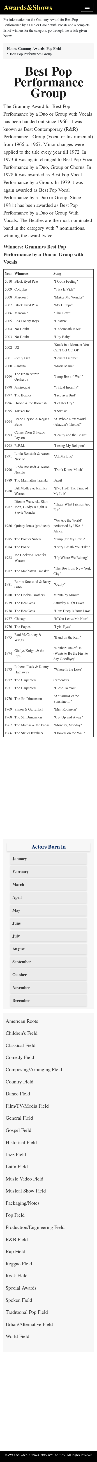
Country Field (19, 1081)
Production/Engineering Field (35, 1227)
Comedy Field (20, 1057)
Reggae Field (19, 1263)
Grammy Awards (31, 48)
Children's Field (21, 1032)
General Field (19, 1117)
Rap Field (15, 1251)
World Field (17, 1336)
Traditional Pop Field (27, 1311)
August (18, 949)
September (21, 962)
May (16, 910)
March (18, 884)
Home (11, 48)
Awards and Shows (24, 1455)
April (17, 897)
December (21, 1000)
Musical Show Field (26, 1190)
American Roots (22, 1020)
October (19, 975)
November (21, 987)
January (19, 858)
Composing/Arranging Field (34, 1069)
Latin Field (17, 1166)
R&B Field (17, 1239)
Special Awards (21, 1287)
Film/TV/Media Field (27, 1105)
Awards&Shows (28, 7)
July (16, 936)
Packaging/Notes (22, 1202)
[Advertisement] (48, 790)
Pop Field (53, 48)
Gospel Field (18, 1129)
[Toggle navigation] (87, 7)
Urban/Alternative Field (29, 1324)
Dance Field (18, 1093)
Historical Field (21, 1142)
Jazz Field (16, 1154)
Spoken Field (19, 1299)
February (20, 871)
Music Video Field (24, 1178)
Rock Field (17, 1275)
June (16, 923)
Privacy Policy (53, 1455)
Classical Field (20, 1045)
